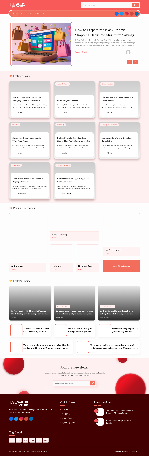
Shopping (65, 414)
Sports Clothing (68, 418)
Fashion (65, 409)
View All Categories (121, 266)
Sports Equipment (69, 423)
